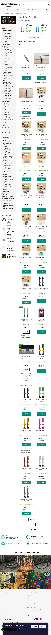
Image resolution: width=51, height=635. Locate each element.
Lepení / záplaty (8, 72)
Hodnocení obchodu (31, 598)
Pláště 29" (6, 127)
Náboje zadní (7, 114)
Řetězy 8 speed (7, 181)
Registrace (45, 1)
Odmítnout (34, 626)
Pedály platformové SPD (8, 121)
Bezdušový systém (8, 74)
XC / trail (7, 130)
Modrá (21, 385)
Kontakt (29, 602)
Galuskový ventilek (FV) (8, 50)
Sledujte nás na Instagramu (27, 552)
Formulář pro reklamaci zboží (34, 610)
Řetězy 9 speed (7, 183)
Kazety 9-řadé (7, 90)
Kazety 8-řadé (7, 88)
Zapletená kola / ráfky (7, 161)
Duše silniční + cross (9, 48)
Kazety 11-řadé (7, 93)
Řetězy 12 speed (8, 188)
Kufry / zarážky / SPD (9, 119)
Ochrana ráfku (7, 79)
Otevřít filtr (34, 49)
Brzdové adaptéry (8, 38)
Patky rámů (6, 191)
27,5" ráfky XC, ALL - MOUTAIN (8, 167)
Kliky (5, 106)
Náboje (5, 108)
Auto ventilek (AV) (8, 53)
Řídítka (5, 174)
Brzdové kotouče (8, 36)
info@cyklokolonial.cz (10, 619)
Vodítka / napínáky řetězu (7, 158)
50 (26, 342)
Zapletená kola (7, 173)
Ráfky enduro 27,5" (8, 165)
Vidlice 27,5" (7, 153)
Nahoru (35, 529)
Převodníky (6, 105)
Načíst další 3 (33, 519)
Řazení (5, 189)
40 (23, 342)
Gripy (4, 80)
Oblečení (5, 193)
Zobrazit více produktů (33, 37)
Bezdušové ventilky (8, 75)
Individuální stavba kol (8, 205)
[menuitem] (3, 10)
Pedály (5, 116)
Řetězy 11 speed (8, 186)
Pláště (5, 125)
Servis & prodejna (8, 198)
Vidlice (5, 151)
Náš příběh (4, 1)
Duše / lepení (6, 44)
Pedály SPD (7, 117)
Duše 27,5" (6, 63)
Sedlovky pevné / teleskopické (7, 141)
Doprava (29, 600)
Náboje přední (7, 112)
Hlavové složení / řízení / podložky (7, 82)
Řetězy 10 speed (8, 184)
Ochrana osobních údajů (32, 606)
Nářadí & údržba (8, 196)
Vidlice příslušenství (9, 156)
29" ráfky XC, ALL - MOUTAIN (8, 170)
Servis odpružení (7, 200)
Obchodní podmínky (31, 604)
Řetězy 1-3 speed (8, 179)
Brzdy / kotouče (7, 32)
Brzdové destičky (8, 40)
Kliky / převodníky (7, 101)
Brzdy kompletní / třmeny (8, 34)
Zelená (25, 385)
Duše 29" (6, 46)
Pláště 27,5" (7, 132)
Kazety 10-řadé (7, 92)
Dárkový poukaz (8, 208)
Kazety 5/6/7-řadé (8, 87)
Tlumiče (5, 146)
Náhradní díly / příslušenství (7, 42)
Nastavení (8, 632)
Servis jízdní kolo (7, 202)
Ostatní (6, 103)
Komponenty (7, 30)
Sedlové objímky (7, 176)
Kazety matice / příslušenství (7, 99)
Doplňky (5, 195)
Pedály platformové (8, 124)
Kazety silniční (7, 97)
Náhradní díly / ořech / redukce (9, 110)
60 (28, 342)
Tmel (5, 77)
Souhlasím (42, 626)
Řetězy (5, 178)
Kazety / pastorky (7, 85)
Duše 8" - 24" (7, 70)
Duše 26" (6, 55)
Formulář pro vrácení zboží (33, 612)
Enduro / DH (8, 129)
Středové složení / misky (7, 144)
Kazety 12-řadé (7, 95)
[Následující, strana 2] (34, 524)
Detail (26, 332)
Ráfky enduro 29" (8, 164)
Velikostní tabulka (31, 608)
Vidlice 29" (6, 154)
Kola (4, 28)
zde (21, 628)
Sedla (4, 139)
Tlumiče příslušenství (7, 149)
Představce (6, 137)
